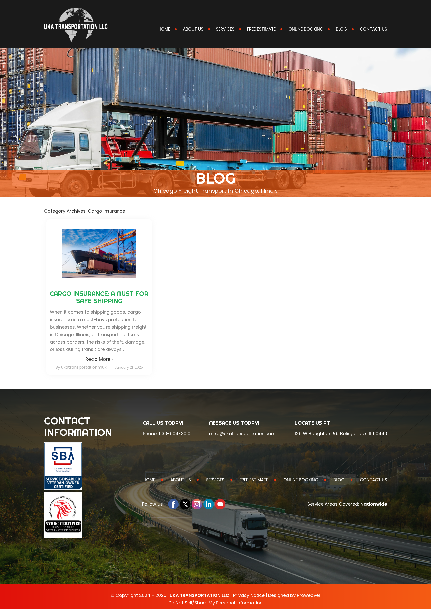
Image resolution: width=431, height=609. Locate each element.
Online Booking (305, 29)
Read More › (99, 359)
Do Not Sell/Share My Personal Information (215, 603)
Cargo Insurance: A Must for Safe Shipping (99, 297)
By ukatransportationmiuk (81, 367)
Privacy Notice (249, 595)
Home (164, 29)
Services (225, 29)
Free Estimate (261, 29)
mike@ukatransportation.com (242, 433)
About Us (193, 29)
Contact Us (373, 29)
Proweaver (309, 595)
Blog (341, 29)
